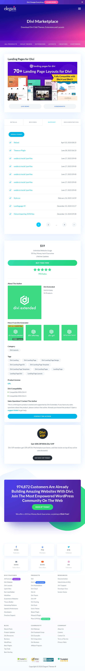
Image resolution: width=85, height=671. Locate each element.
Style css (17, 198)
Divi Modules (8, 582)
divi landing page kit (17, 365)
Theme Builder (8, 602)
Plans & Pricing (35, 619)
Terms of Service (63, 639)
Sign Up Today (43, 507)
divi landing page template (39, 365)
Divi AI (33, 592)
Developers (8, 612)
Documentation (63, 579)
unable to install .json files (23, 158)
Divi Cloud (34, 589)
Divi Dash (34, 605)
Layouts (52, 44)
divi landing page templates (19, 369)
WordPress (7, 642)
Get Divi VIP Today (42, 458)
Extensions (40, 44)
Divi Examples (35, 635)
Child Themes (26, 44)
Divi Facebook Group (37, 632)
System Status (62, 592)
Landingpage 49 (19, 206)
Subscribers (16, 566)
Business (7, 639)
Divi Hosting (35, 602)
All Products (11, 44)
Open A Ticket (16, 134)
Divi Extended (49, 287)
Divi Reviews (35, 642)
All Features (8, 579)
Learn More (51, 2)
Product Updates (9, 632)
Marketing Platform (10, 605)
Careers (60, 632)
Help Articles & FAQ (64, 582)
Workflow (7, 595)
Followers (16, 551)
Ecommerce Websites (11, 599)
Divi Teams (34, 595)
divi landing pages (41, 369)
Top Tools (7, 649)
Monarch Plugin (36, 615)
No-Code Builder (9, 592)
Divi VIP (33, 599)
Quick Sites (7, 589)
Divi (32, 579)
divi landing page (30, 360)
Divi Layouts (14, 350)
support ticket (13, 410)
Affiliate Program (36, 645)
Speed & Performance (11, 608)
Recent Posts (8, 629)
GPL (9, 384)
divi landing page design (50, 360)
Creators (63, 44)
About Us (61, 629)
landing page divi (16, 373)
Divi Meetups (35, 629)
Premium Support (9, 615)
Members (42, 551)
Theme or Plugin (20, 150)
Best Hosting (8, 652)
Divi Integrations (36, 639)
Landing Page (57, 369)
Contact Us (61, 635)
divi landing (14, 360)
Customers (75, 44)
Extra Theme (35, 608)
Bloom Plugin (35, 612)
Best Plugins (8, 645)
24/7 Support (62, 585)
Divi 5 (33, 582)
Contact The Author (42, 416)
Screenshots (59, 106)
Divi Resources (9, 635)
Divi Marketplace (36, 585)
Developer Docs (63, 589)
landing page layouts (35, 373)
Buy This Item (42, 263)
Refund (16, 142)
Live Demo (25, 106)
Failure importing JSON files (24, 214)
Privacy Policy (62, 642)
